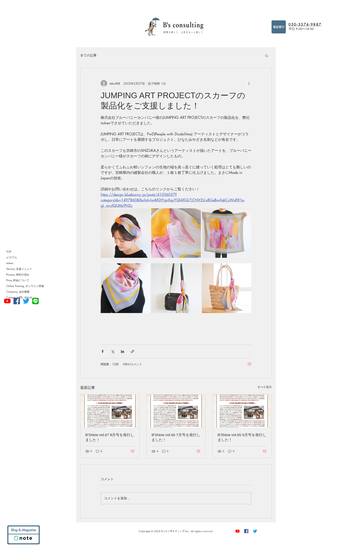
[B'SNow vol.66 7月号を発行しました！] (176, 411)
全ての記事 (88, 55)
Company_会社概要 (18, 291)
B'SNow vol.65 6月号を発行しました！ (242, 437)
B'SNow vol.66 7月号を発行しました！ (176, 437)
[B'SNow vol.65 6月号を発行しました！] (242, 411)
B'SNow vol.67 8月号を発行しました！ (109, 437)
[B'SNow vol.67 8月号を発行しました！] (109, 411)
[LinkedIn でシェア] (122, 351)
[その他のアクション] (248, 83)
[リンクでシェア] (132, 351)
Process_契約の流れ (17, 274)
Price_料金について (17, 280)
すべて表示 (264, 387)
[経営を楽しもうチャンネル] (7, 301)
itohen (9, 263)
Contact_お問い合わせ (19, 297)
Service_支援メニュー (19, 269)
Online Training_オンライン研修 (25, 286)
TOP (8, 252)
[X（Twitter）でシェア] (112, 351)
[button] (266, 55)
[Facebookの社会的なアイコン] (16, 301)
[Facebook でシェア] (102, 351)
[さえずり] (26, 301)
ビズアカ (11, 257)
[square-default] (35, 301)
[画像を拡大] (125, 233)
